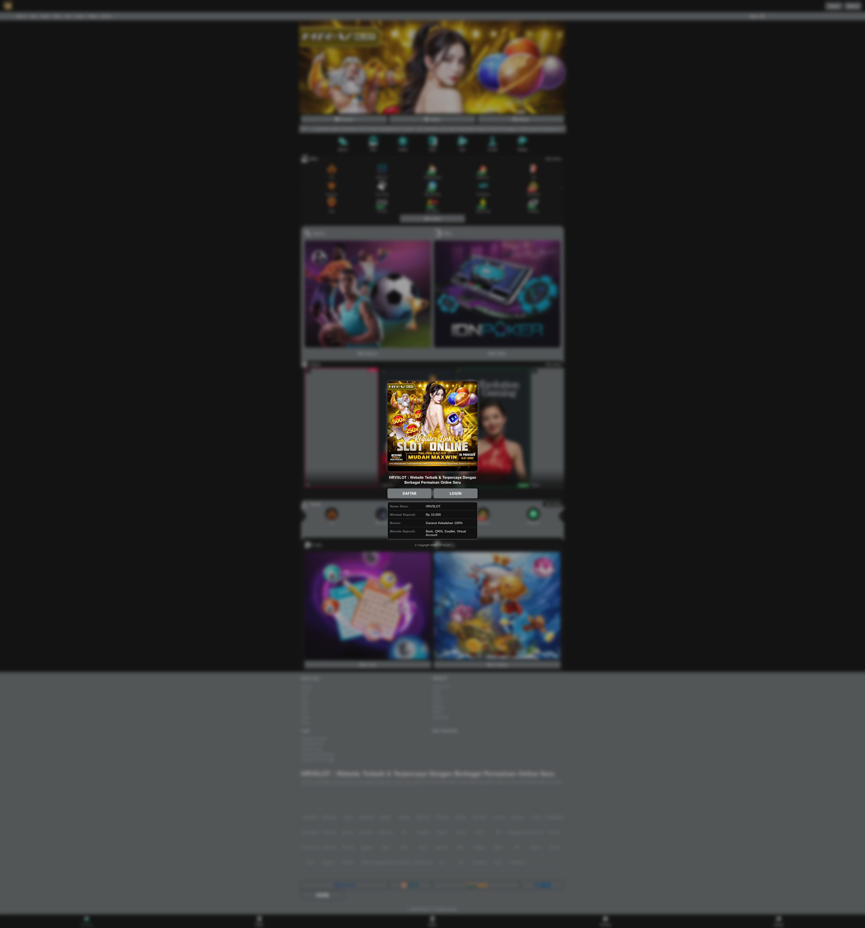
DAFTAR (410, 493)
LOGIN (456, 493)
